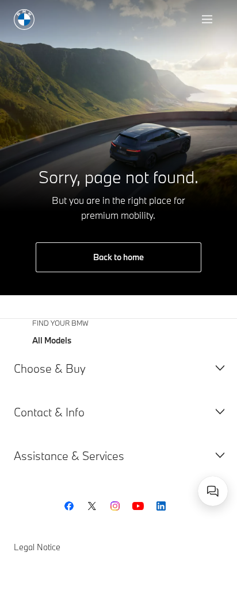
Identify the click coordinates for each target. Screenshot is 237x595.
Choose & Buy (50, 368)
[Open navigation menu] (208, 19)
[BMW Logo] (24, 19)
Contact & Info (49, 412)
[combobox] (213, 491)
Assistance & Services (69, 456)
